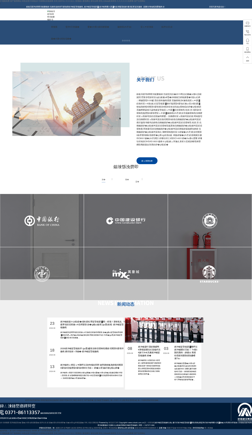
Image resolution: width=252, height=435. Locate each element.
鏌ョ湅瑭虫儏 (147, 160)
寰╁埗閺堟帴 (149, 422)
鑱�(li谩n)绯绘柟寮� (57, 422)
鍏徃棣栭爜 (4, 422)
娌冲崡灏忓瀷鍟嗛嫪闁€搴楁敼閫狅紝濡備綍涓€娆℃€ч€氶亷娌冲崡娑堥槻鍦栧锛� (149, 351)
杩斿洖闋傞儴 (93, 422)
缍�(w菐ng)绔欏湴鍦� (75, 422)
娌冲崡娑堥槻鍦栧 (75, 6)
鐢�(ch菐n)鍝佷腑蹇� (30, 422)
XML (86, 422)
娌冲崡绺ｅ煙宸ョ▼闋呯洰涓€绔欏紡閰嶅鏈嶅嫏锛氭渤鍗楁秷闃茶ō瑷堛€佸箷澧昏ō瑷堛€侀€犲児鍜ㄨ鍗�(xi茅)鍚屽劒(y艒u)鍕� (91, 366)
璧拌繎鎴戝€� (15, 422)
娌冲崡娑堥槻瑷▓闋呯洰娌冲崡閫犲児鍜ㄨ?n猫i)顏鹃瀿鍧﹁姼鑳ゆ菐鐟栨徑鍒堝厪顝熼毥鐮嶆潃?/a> (185, 352)
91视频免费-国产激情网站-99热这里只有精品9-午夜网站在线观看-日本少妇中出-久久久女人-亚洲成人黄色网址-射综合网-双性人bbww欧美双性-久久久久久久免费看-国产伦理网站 (72, 433)
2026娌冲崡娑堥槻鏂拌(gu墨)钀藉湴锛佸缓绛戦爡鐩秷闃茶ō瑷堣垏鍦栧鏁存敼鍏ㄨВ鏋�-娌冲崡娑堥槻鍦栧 (92, 350)
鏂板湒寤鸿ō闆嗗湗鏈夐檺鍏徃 (146, 427)
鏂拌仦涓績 (44, 422)
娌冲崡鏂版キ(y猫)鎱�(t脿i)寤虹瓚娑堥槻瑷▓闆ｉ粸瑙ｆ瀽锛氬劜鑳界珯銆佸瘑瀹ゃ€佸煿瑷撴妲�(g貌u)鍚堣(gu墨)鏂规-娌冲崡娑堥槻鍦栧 (92, 324)
